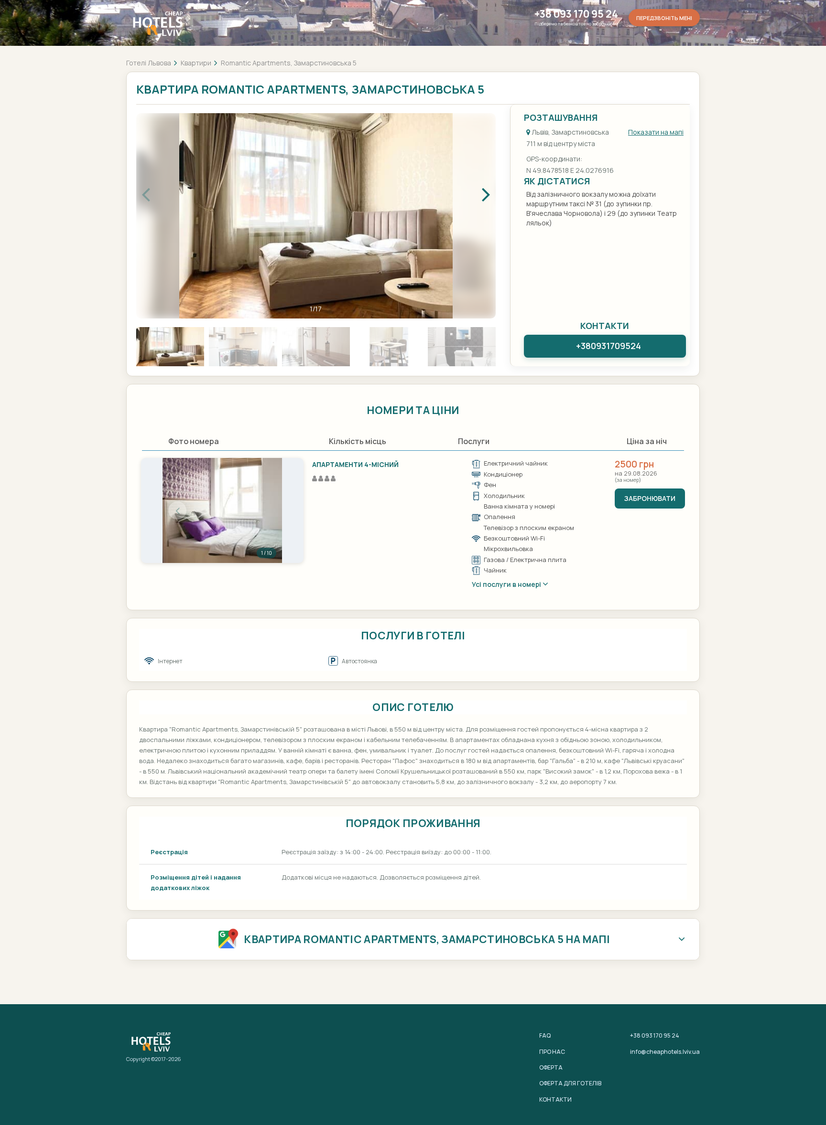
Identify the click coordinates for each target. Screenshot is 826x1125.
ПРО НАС (552, 1052)
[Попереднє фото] (177, 510)
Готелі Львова (148, 62)
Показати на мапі (656, 132)
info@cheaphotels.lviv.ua (665, 1052)
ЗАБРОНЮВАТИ (649, 498)
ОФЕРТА (551, 1067)
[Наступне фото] (267, 510)
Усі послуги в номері (507, 584)
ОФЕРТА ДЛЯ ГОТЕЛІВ (570, 1083)
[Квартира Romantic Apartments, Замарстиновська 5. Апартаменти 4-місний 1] (222, 510)
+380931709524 (608, 345)
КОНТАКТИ (555, 1099)
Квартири (196, 62)
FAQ (545, 1035)
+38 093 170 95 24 (576, 14)
